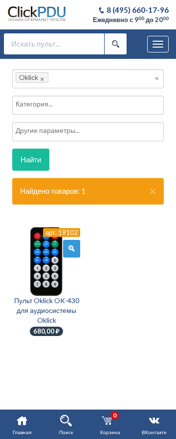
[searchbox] (65, 77)
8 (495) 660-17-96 (137, 9)
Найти (31, 159)
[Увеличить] (71, 249)
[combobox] (88, 78)
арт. (61, 232)
